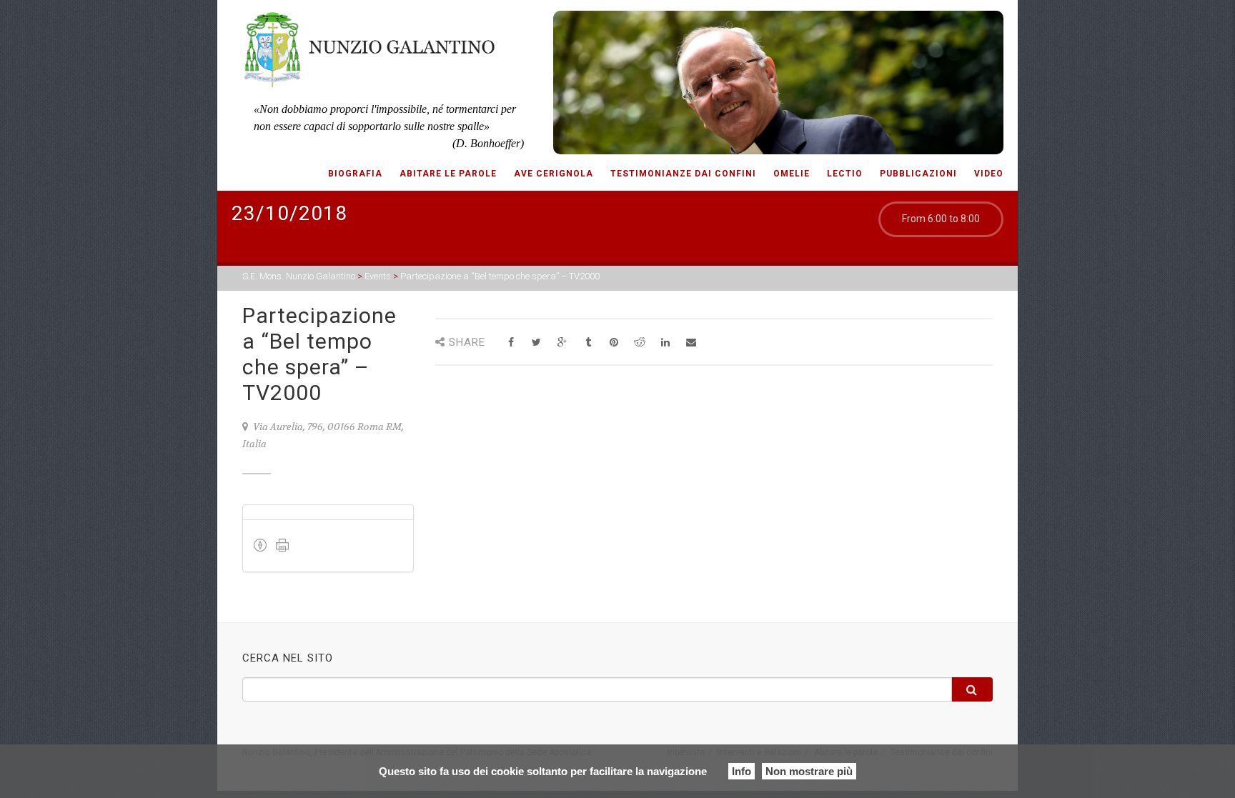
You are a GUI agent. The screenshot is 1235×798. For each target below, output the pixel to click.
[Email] (691, 342)
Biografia (355, 174)
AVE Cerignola (553, 174)
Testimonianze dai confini (683, 174)
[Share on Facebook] (511, 342)
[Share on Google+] (562, 342)
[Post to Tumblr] (588, 342)
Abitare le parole (448, 174)
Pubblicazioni (918, 174)
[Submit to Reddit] (639, 342)
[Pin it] (614, 342)
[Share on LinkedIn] (665, 342)
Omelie (791, 174)
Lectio (845, 174)
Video (988, 174)
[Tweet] (536, 342)
